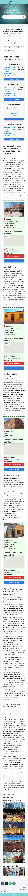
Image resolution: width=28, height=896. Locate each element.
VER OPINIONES (14, 79)
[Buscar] (23, 16)
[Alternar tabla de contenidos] (17, 51)
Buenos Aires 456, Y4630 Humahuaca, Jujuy (7, 91)
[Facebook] (2, 883)
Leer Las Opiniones (13, 251)
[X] (6, 883)
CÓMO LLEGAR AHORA (14, 256)
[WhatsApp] (10, 883)
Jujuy (7, 108)
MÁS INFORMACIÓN (14, 261)
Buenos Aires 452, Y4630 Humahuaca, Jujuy (7, 71)
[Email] (14, 883)
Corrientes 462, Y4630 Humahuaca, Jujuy (7, 131)
